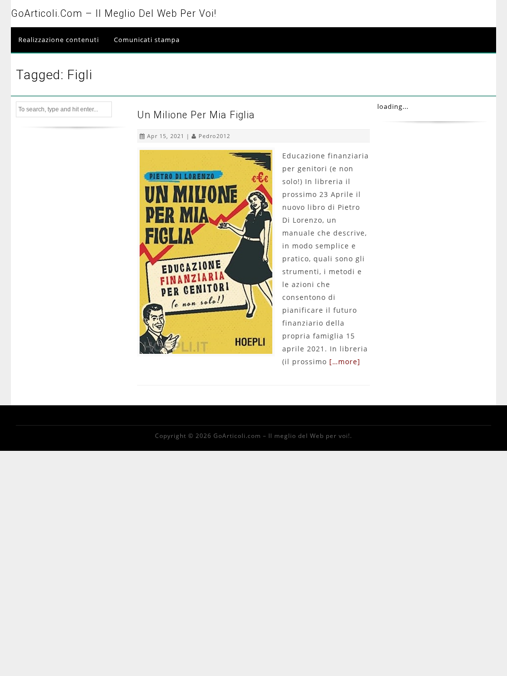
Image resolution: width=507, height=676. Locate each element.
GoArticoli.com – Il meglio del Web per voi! (113, 13)
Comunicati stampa (147, 39)
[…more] (344, 361)
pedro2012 (214, 136)
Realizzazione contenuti (58, 39)
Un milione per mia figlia (196, 115)
